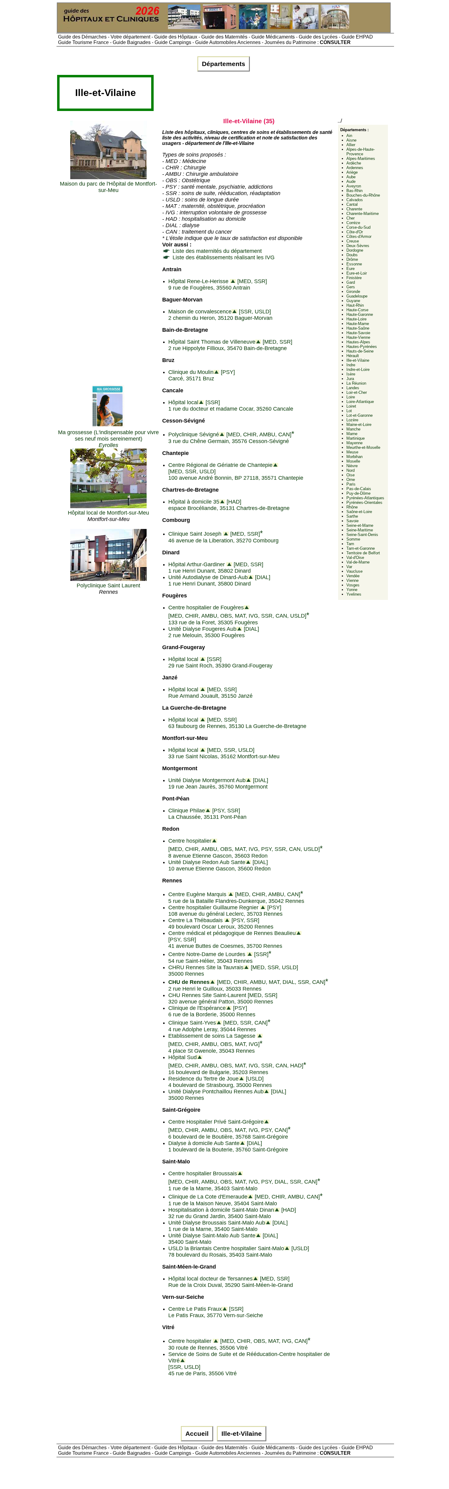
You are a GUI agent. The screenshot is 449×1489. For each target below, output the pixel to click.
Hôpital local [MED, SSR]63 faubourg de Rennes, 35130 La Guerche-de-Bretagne (237, 723)
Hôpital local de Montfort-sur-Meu (108, 513)
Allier (350, 144)
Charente (354, 209)
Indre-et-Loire (358, 369)
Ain (349, 135)
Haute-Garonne (359, 314)
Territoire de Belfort (363, 553)
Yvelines (353, 594)
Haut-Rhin (355, 305)
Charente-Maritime (362, 213)
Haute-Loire (356, 319)
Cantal (352, 204)
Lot (349, 410)
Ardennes (354, 167)
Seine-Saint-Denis (362, 534)
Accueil (197, 1433)
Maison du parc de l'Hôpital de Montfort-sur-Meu (108, 187)
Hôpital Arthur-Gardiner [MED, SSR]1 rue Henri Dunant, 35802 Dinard (215, 567)
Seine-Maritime (359, 530)
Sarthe (352, 516)
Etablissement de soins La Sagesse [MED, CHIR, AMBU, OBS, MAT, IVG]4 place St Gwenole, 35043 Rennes (215, 1043)
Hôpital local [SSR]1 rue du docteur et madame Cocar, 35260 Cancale (230, 405)
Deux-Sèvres (357, 245)
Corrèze (353, 222)
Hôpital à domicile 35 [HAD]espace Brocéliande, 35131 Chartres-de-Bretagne (229, 505)
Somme (353, 539)
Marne (351, 433)
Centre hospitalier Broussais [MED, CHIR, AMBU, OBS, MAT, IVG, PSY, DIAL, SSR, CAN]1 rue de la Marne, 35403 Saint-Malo (244, 1181)
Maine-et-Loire (358, 424)
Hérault (352, 355)
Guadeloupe (356, 296)
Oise (350, 475)
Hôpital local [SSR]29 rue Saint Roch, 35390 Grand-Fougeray (220, 662)
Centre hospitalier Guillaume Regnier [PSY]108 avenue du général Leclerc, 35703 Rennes (225, 910)
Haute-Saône (357, 328)
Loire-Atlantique (360, 401)
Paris (351, 484)
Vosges (353, 585)
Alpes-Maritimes (360, 158)
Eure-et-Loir (356, 273)
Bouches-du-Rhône (363, 195)
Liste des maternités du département (216, 251)
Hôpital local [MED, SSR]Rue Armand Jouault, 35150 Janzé (210, 692)
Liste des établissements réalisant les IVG (223, 257)
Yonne (351, 589)
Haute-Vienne (358, 337)
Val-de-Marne (358, 562)
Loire (350, 397)
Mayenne (354, 443)
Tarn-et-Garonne (360, 548)
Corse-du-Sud (358, 227)
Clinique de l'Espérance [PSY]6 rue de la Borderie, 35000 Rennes (211, 1011)
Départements (223, 64)
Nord (350, 470)
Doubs (352, 255)
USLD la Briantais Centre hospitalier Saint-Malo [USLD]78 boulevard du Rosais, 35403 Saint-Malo (238, 1251)
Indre (350, 365)
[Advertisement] (266, 95)
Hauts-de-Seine (360, 351)
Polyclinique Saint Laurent (108, 585)
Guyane (353, 300)
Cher (350, 218)
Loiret (351, 406)
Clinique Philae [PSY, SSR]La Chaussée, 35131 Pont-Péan (207, 813)
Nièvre (352, 466)
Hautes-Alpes (358, 342)
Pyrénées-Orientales (364, 502)
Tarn (350, 543)
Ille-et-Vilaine (357, 360)
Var (349, 566)
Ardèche (353, 163)
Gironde (353, 291)
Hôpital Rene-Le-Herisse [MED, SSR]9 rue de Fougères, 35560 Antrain (217, 284)
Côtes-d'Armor (358, 236)
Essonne (354, 264)
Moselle (353, 461)
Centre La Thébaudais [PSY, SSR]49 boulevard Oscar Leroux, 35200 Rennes (220, 923)
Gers (350, 287)
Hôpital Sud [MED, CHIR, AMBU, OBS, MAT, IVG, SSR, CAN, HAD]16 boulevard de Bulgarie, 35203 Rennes (237, 1064)
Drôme (352, 259)
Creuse (352, 241)
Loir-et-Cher (356, 392)
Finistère (354, 277)
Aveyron (353, 186)
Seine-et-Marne (359, 525)
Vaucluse (354, 571)
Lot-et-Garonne (359, 415)
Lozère (352, 420)
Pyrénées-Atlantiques (365, 498)
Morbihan (354, 456)
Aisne (351, 140)
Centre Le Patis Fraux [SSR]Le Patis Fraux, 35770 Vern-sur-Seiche (215, 1312)
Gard (350, 282)
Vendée (353, 576)
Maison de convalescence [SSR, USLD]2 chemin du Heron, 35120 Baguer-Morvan (220, 315)
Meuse (352, 452)
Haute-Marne (357, 323)
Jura (350, 378)
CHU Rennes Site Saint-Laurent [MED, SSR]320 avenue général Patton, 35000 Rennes (222, 998)
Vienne (352, 580)
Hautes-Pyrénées (361, 346)
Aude (351, 181)
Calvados (354, 200)
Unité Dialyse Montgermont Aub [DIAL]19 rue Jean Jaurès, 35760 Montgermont (218, 783)
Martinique (355, 438)
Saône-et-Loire (359, 511)
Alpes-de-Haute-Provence (360, 151)
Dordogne (354, 250)
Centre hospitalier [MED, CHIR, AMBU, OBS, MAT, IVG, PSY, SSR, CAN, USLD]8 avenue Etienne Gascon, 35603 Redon (245, 848)
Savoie (352, 521)
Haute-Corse (357, 310)
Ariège (352, 172)
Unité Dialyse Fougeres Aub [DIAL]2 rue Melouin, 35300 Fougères (213, 632)
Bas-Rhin (354, 190)
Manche (353, 429)
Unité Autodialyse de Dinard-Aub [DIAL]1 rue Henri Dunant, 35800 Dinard (219, 580)
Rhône (352, 507)
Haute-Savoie (358, 333)
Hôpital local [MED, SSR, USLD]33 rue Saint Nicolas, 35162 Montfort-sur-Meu (223, 753)
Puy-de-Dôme (358, 493)
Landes (352, 388)
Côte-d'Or (354, 232)
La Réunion (356, 383)
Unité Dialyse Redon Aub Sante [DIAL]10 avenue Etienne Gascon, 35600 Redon (219, 865)
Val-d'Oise (355, 557)
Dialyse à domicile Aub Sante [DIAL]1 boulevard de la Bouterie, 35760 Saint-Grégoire (228, 1146)
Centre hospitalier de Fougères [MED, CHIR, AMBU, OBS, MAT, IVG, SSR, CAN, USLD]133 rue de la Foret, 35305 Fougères (238, 615)
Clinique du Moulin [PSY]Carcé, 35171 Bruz (201, 375)
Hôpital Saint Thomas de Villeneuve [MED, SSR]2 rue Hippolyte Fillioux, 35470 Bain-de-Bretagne (230, 345)
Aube (351, 177)
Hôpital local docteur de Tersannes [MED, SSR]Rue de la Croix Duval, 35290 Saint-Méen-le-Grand (230, 1282)
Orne (350, 479)
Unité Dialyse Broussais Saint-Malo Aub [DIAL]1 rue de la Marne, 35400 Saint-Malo (228, 1226)
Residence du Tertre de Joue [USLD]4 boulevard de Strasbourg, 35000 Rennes (220, 1082)
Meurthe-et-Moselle (363, 447)
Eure (350, 268)
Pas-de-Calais (358, 488)
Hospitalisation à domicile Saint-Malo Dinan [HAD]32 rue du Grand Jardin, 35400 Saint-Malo (232, 1213)
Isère (350, 374)
